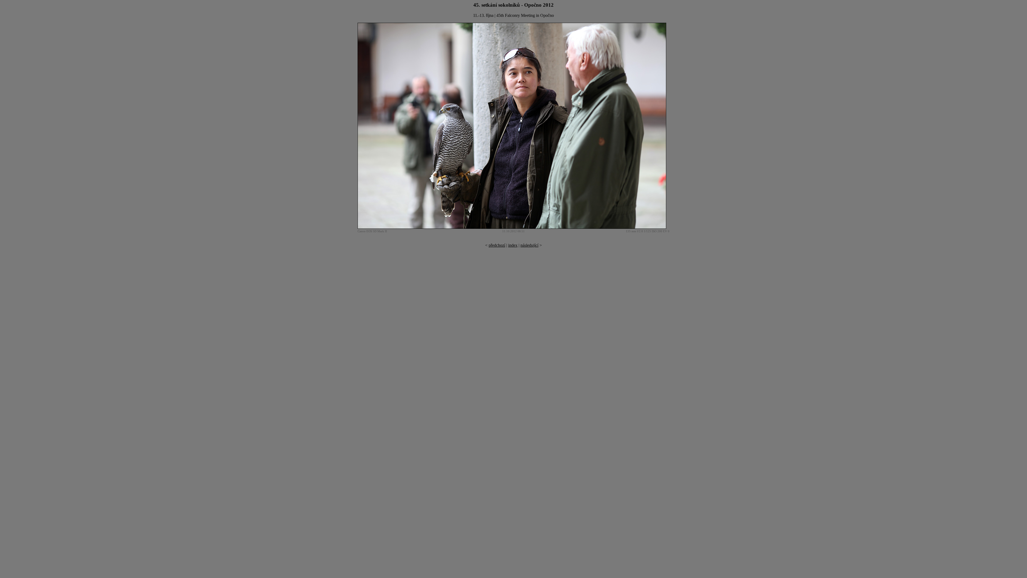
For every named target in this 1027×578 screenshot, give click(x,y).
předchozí (497, 245)
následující (529, 245)
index (513, 245)
